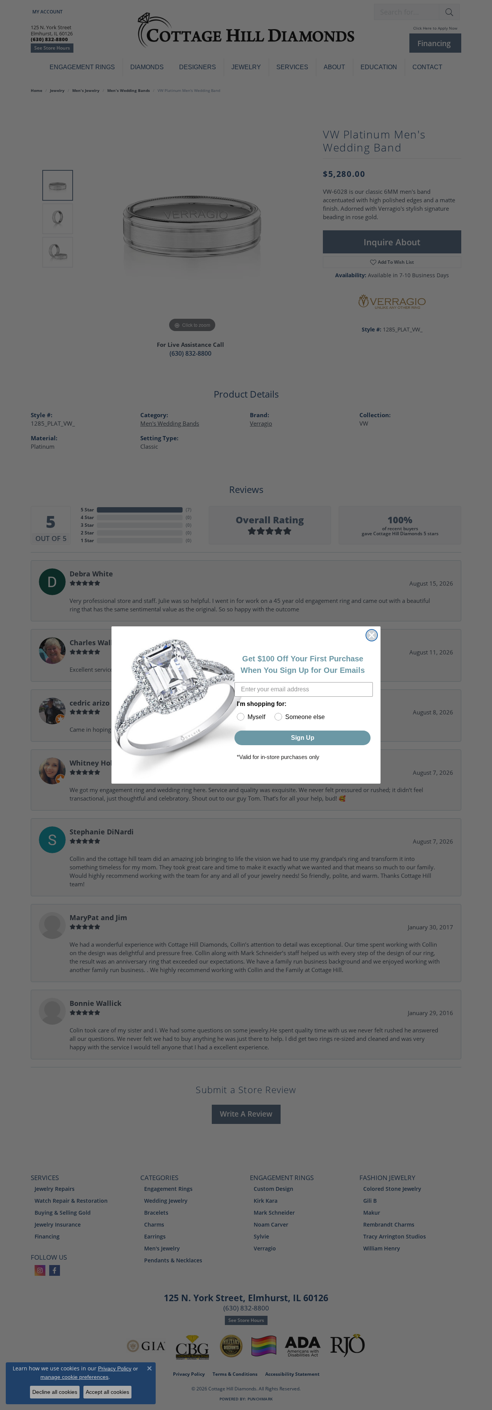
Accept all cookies (107, 1392)
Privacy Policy (114, 1368)
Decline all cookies (54, 1392)
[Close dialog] (371, 635)
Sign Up (302, 737)
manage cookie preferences (74, 1377)
